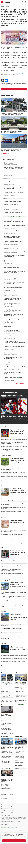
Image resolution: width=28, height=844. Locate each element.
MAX (12, 812)
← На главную (5, 153)
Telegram (13, 806)
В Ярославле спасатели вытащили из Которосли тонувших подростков (12, 299)
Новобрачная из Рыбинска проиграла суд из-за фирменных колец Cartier (14, 272)
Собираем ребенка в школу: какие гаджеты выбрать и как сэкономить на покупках (14, 168)
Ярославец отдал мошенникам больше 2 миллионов (13, 288)
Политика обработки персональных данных (9, 827)
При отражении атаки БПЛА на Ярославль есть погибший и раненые (15, 162)
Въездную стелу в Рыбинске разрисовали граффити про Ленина (13, 315)
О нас (2, 806)
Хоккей (12, 184)
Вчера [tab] (14, 395)
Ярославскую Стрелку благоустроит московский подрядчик (17, 584)
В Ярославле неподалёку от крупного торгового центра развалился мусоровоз (13, 202)
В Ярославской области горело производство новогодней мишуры (14, 325)
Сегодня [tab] (20, 395)
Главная (2, 6)
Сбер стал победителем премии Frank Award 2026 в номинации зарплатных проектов (14, 220)
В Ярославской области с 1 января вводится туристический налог (20, 752)
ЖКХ (16, 672)
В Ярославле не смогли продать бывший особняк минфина (13, 242)
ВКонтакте (13, 808)
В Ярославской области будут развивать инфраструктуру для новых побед (7, 695)
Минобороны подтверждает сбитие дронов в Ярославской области (14, 187)
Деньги (3, 486)
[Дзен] (2, 80)
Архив (2, 812)
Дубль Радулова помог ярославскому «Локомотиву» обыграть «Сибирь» (12, 304)
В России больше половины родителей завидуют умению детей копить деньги (18, 491)
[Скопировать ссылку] (25, 74)
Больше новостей (20, 383)
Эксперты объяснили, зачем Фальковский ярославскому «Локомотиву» (8, 418)
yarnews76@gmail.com (8, 825)
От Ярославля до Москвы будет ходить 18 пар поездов (21, 747)
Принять (14, 840)
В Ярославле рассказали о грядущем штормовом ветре (14, 658)
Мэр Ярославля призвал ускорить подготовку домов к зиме (20, 700)
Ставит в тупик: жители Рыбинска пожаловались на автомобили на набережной (14, 342)
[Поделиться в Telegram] (19, 74)
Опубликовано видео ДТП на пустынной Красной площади (13, 358)
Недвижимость (14, 244)
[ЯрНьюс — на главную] (5, 2)
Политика (7, 6)
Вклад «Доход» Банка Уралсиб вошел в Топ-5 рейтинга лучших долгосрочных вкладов (14, 367)
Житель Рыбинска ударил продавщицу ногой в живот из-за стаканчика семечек (14, 347)
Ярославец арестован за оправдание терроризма (12, 543)
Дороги (3, 611)
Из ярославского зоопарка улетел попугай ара (15, 251)
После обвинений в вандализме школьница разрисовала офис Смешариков (14, 266)
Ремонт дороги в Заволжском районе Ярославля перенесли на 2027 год (12, 237)
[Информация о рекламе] (24, 178)
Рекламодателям (5, 808)
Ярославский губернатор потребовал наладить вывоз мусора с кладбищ (15, 320)
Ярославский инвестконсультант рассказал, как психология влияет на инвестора (12, 512)
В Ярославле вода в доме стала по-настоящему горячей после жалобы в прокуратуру (21, 695)
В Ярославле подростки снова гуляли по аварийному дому (13, 378)
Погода (12, 284)
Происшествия (14, 164)
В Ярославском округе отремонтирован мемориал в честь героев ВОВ (7, 690)
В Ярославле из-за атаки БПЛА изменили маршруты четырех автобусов (13, 193)
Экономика (13, 338)
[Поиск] (22, 2)
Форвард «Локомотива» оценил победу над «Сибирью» (14, 261)
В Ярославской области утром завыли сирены (14, 247)
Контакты (3, 810)
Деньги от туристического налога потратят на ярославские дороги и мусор (12, 499)
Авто (12, 175)
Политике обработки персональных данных (15, 838)
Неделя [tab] (9, 395)
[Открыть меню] (25, 2)
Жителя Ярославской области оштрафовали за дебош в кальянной (15, 293)
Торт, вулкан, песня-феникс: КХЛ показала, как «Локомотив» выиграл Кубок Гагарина (15, 309)
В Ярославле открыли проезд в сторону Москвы (13, 173)
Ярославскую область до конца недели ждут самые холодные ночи (14, 283)
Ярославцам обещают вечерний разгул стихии (12, 665)
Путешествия (18, 736)
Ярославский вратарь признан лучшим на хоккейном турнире (13, 182)
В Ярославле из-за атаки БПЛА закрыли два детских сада (14, 231)
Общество (13, 170)
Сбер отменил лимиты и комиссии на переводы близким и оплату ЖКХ (20, 683)
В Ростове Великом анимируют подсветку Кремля (13, 373)
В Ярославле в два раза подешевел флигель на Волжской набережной (6, 761)
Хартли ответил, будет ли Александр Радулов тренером (14, 226)
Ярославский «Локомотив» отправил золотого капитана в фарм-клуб (14, 256)
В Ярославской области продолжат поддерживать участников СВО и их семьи (6, 700)
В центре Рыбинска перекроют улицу (12, 362)
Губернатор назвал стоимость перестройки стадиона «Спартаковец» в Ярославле (7, 684)
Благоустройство (7, 580)
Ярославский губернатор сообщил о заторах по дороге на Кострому (14, 207)
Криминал (13, 290)
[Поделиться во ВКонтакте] (22, 74)
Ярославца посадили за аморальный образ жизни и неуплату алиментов (14, 352)
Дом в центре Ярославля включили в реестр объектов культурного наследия (6, 756)
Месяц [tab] (3, 395)
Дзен (12, 810)
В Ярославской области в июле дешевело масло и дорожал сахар (13, 336)
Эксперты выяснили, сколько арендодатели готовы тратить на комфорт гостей (14, 277)
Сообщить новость (14, 89)
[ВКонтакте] (6, 80)
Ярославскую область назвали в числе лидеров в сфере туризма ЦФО (20, 764)
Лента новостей (8, 159)
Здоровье (3, 704)
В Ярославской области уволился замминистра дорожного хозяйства (12, 331)
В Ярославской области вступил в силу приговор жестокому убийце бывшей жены (12, 535)
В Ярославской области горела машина (13, 212)
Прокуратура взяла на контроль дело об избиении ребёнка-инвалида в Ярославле (13, 539)
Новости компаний (15, 222)
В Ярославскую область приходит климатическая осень (14, 655)
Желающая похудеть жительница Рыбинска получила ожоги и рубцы (6, 728)
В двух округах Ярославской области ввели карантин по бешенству (6, 716)
